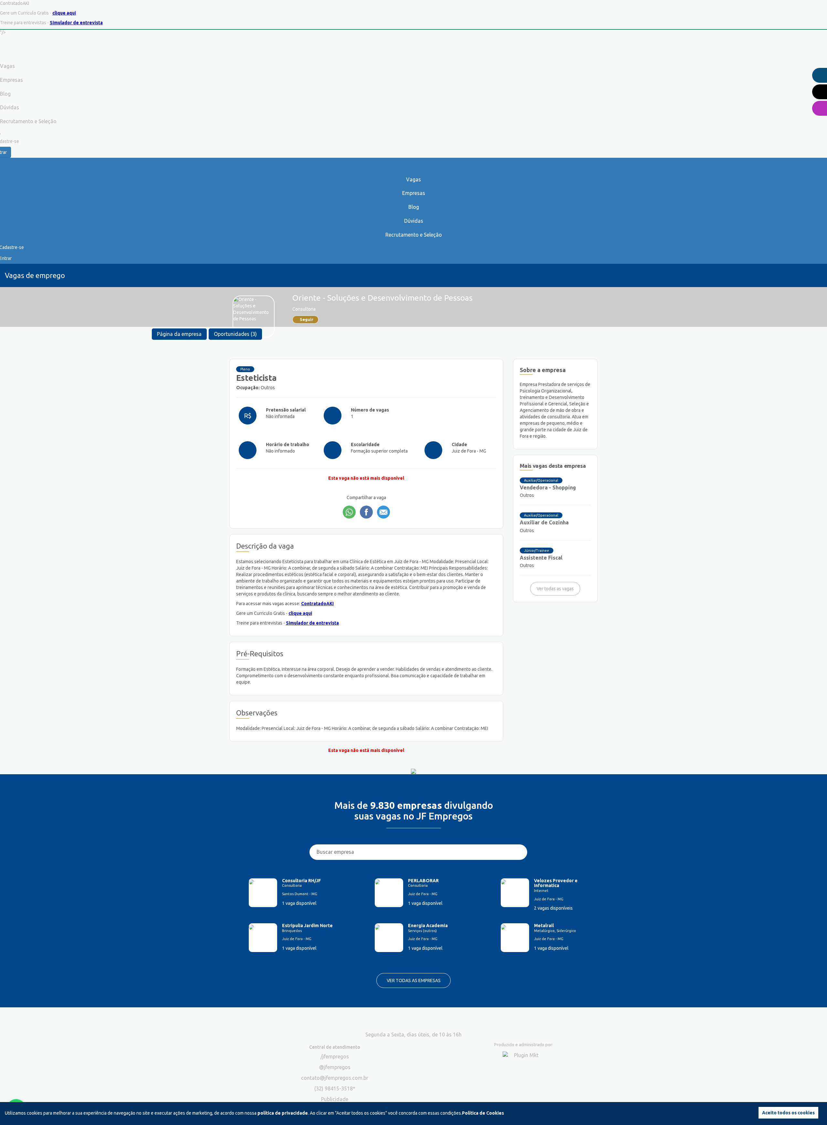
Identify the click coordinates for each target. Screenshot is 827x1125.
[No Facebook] (366, 512)
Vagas (413, 179)
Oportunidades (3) (235, 334)
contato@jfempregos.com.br (334, 1078)
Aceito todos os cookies (788, 1112)
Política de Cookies (483, 1113)
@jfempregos (335, 1067)
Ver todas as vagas (555, 588)
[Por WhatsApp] (349, 512)
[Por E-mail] (383, 512)
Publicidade (334, 1099)
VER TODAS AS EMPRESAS (414, 980)
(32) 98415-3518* (334, 1088)
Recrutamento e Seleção (413, 235)
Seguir (306, 319)
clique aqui (64, 13)
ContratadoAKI (317, 603)
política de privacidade (282, 1113)
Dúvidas (413, 221)
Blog (413, 207)
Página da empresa (179, 334)
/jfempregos (334, 1056)
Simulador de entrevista (76, 22)
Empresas (413, 193)
